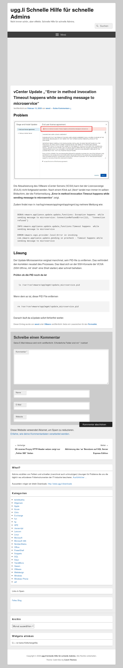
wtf (15, 581)
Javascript (18, 528)
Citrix (16, 512)
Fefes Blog (16, 600)
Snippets (18, 553)
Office (16, 547)
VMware (47, 324)
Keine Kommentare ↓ (62, 108)
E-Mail (18, 404)
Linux (16, 534)
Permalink (92, 324)
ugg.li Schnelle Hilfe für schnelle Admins (52, 13)
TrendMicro (19, 562)
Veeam (17, 566)
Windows (18, 575)
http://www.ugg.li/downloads (60, 483)
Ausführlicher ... (80, 477)
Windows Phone (21, 578)
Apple (16, 506)
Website (19, 416)
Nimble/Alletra (20, 544)
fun (15, 518)
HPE (16, 525)
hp (15, 521)
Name (18, 392)
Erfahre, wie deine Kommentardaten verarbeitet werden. (40, 433)
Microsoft (18, 537)
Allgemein (18, 502)
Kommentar (21, 351)
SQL (16, 556)
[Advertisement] (62, 60)
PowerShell (19, 550)
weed (48, 108)
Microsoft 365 (20, 540)
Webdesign (19, 572)
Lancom (17, 531)
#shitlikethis (19, 499)
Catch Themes (70, 659)
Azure (16, 509)
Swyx (16, 559)
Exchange (18, 515)
